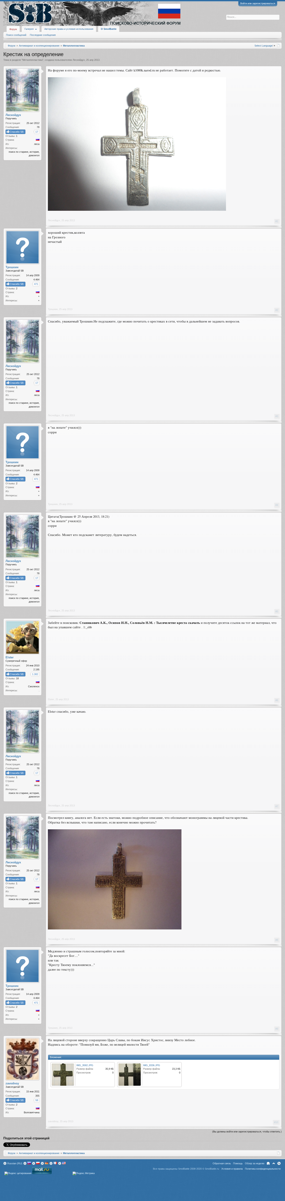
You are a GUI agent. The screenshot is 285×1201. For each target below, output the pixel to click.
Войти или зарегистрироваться (257, 3)
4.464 (36, 279)
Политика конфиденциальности (263, 1168)
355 (37, 1095)
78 (38, 127)
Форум (13, 29)
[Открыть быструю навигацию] (278, 45)
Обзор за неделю (254, 1163)
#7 (276, 806)
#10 (276, 1122)
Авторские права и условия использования (68, 29)
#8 (276, 940)
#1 (276, 221)
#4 (276, 505)
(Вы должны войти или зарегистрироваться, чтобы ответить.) (247, 1131)
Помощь (238, 1163)
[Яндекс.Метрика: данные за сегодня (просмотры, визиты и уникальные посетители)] (84, 1173)
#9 (276, 1028)
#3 (276, 416)
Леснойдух (79, 60)
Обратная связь (222, 1163)
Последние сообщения (43, 35)
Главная (268, 1163)
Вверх (273, 1163)
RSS (279, 1163)
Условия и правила (232, 1168)
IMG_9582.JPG (84, 1065)
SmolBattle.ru (212, 1168)
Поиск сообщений (16, 35)
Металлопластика (32, 60)
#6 (276, 700)
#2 (276, 310)
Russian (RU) (14, 1163)
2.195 (36, 669)
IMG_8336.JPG (151, 1065)
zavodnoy (53, 1121)
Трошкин (53, 309)
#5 (276, 611)
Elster (51, 699)
